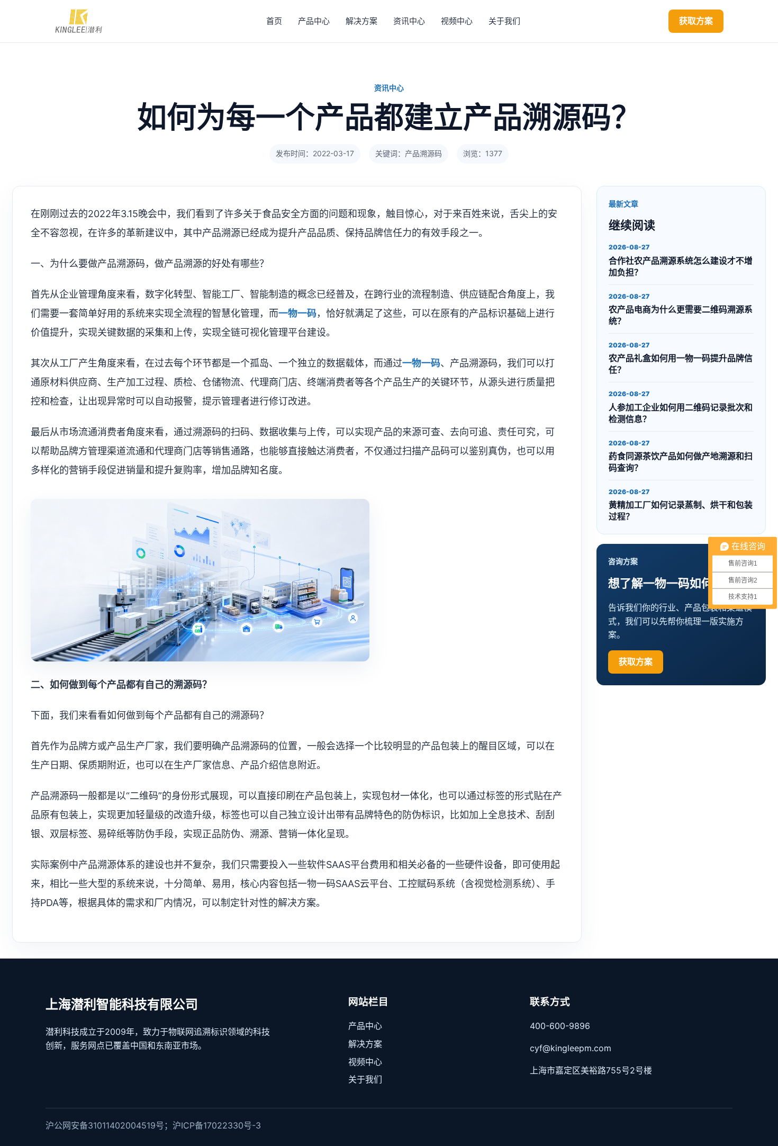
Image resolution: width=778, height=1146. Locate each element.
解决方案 (361, 21)
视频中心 (457, 21)
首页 (274, 21)
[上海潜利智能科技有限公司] (86, 21)
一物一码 (297, 313)
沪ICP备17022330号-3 (217, 1125)
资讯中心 (409, 21)
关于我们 (504, 21)
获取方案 (696, 20)
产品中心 (314, 21)
